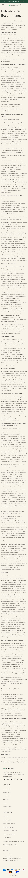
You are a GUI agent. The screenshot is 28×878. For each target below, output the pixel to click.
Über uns (5, 816)
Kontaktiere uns (7, 820)
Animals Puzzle (7, 792)
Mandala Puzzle (7, 796)
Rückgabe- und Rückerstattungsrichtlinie (13, 841)
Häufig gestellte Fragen (9, 823)
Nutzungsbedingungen (9, 834)
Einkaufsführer (6, 837)
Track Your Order (7, 806)
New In (5, 803)
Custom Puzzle (7, 789)
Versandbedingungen (8, 827)
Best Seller (6, 799)
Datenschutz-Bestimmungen (10, 830)
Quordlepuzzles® (15, 875)
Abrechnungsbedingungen (9, 844)
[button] (3, 5)
